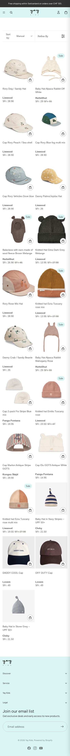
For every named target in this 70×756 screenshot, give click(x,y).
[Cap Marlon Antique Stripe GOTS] (19, 445)
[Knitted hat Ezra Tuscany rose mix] (51, 283)
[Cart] (66, 12)
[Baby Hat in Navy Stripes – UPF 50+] (51, 498)
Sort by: (15, 36)
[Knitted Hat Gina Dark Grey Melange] (51, 229)
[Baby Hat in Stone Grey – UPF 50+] (19, 606)
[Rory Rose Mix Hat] (19, 283)
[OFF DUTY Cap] (51, 552)
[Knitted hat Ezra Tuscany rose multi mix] (19, 498)
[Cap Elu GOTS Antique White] (51, 445)
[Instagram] (35, 748)
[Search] (11, 12)
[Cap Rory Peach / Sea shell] (19, 122)
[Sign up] (62, 726)
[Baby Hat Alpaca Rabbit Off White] (51, 68)
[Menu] (4, 12)
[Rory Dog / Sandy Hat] (19, 68)
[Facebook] (29, 748)
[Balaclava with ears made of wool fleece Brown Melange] (19, 229)
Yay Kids (29, 740)
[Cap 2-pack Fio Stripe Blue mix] (19, 391)
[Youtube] (41, 748)
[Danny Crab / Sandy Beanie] (19, 337)
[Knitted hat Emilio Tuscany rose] (51, 391)
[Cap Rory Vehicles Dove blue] (19, 176)
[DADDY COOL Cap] (19, 552)
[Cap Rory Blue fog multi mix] (51, 122)
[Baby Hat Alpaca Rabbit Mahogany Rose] (51, 337)
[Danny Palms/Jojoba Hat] (51, 176)
